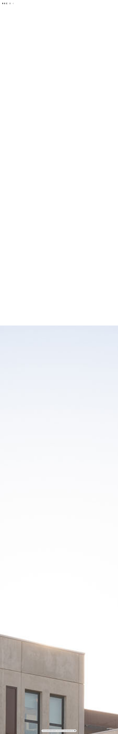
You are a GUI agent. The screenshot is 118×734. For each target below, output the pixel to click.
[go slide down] (114, 732)
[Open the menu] (10, 3)
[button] (13, 3)
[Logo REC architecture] (4, 3)
